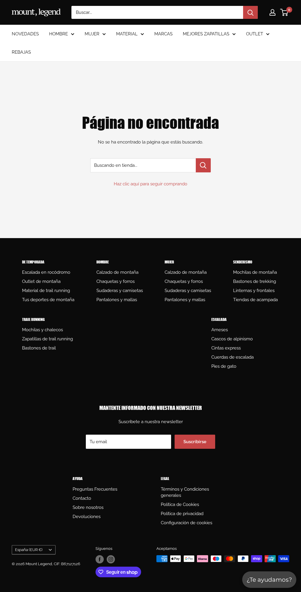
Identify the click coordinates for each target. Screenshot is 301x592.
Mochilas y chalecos (42, 329)
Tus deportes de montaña (48, 299)
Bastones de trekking (254, 281)
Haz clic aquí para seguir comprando (150, 184)
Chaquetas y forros (115, 281)
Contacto (82, 498)
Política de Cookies (180, 504)
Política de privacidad (182, 513)
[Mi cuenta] (272, 12)
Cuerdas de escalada (232, 357)
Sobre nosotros (88, 507)
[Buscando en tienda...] (203, 165)
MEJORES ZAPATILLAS (206, 34)
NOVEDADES (25, 34)
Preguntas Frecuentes (95, 489)
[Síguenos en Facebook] (100, 559)
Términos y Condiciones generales (185, 492)
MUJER (92, 34)
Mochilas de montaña (255, 272)
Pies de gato (223, 366)
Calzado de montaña (117, 272)
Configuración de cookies (186, 522)
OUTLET (254, 34)
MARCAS (163, 34)
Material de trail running (46, 290)
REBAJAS (21, 52)
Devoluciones (87, 516)
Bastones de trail (39, 348)
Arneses (219, 329)
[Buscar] (250, 12)
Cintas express (226, 348)
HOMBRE (58, 34)
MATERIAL (127, 34)
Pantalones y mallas (116, 299)
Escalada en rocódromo (46, 272)
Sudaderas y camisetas (119, 290)
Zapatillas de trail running (47, 339)
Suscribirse (194, 441)
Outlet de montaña (41, 281)
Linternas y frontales (254, 290)
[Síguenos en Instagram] (111, 559)
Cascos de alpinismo (232, 339)
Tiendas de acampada (255, 299)
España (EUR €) (28, 550)
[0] (284, 12)
